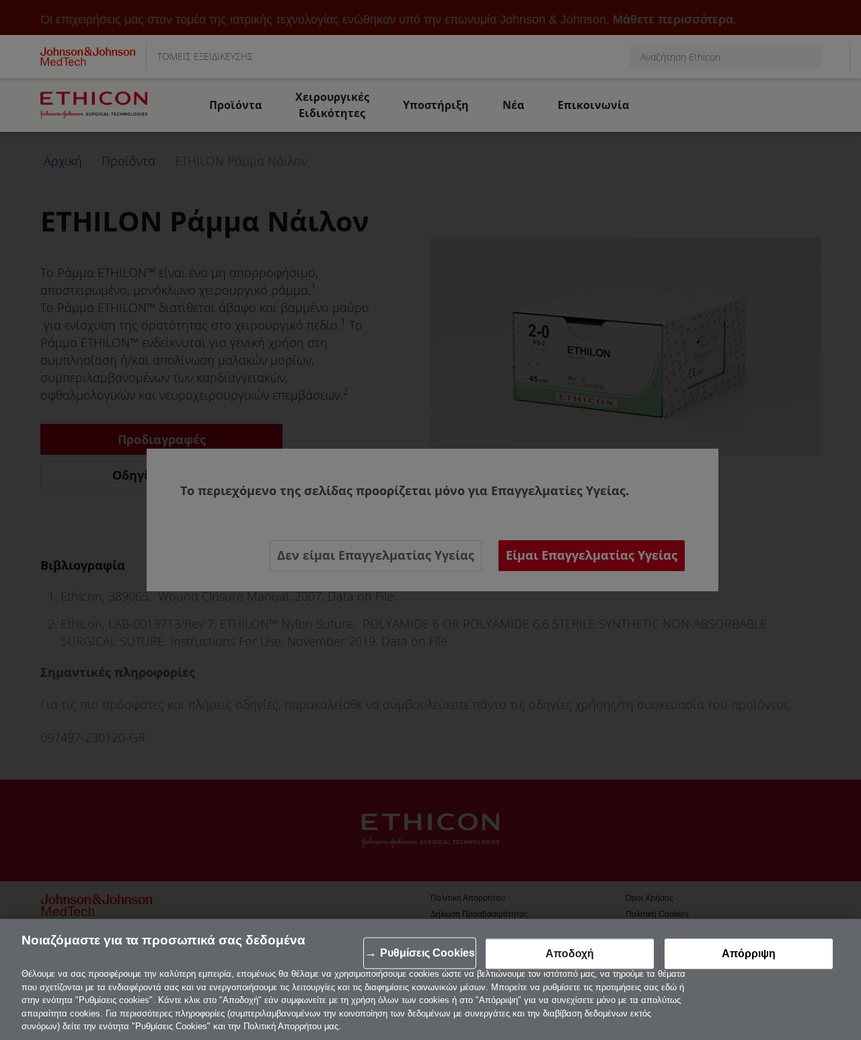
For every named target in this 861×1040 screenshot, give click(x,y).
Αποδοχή (570, 953)
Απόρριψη (749, 953)
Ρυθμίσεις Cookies (427, 953)
